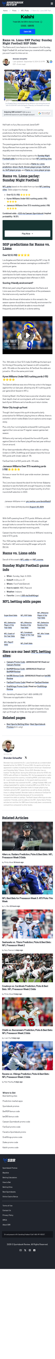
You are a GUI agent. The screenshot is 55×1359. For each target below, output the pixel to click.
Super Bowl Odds (10, 615)
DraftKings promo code (12, 1137)
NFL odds (24, 559)
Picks (14, 10)
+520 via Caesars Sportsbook (30, 213)
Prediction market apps (13, 1101)
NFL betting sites (44, 158)
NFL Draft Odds (26, 643)
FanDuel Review (42, 682)
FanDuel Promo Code (16, 682)
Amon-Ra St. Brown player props (27, 167)
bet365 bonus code (11, 1116)
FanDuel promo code (11, 1126)
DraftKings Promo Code (17, 686)
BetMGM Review (13, 671)
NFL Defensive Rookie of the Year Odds (43, 625)
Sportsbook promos (11, 1106)
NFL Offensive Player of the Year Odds (42, 615)
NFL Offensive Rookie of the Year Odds (26, 625)
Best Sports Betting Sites (18, 724)
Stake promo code (10, 1142)
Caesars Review (13, 665)
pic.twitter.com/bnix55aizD (38, 501)
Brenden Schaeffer (20, 59)
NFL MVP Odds (26, 615)
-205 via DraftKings (29, 595)
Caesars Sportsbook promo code (16, 1121)
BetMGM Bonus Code (16, 669)
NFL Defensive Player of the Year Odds (9, 625)
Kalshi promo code (10, 1147)
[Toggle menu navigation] (52, 3)
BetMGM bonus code (11, 1111)
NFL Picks (25, 10)
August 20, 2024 (37, 506)
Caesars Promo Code (16, 662)
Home (5, 10)
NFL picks (7, 186)
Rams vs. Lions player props (37, 170)
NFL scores (38, 559)
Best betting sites (10, 1096)
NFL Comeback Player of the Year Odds (27, 634)
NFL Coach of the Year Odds (9, 634)
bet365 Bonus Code (15, 675)
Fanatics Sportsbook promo (14, 1132)
